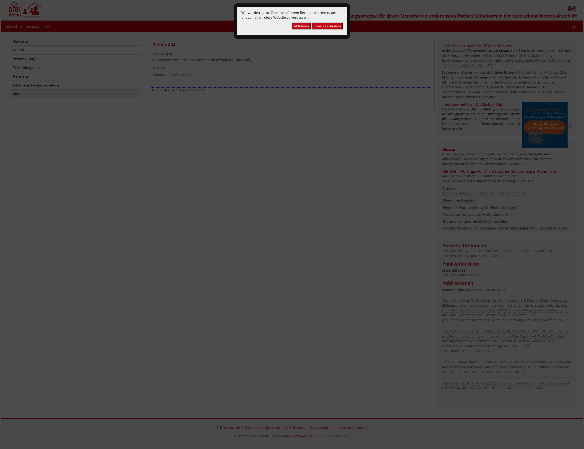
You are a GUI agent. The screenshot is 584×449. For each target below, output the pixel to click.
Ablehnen (301, 26)
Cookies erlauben (327, 26)
